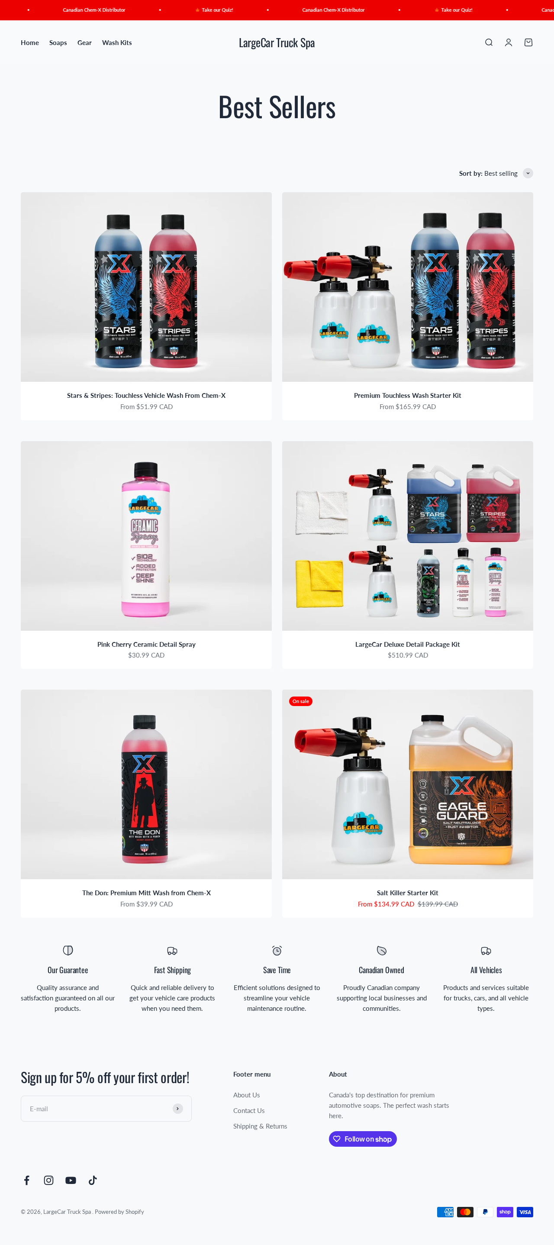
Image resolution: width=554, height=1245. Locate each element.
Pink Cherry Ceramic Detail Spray (146, 644)
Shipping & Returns (260, 1126)
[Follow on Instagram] (49, 1180)
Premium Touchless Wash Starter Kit (407, 395)
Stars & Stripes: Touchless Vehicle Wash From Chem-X (146, 395)
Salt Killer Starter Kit (407, 893)
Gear (84, 42)
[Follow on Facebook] (26, 1180)
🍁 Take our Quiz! (192, 10)
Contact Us (249, 1110)
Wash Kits (117, 42)
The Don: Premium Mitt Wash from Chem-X (146, 893)
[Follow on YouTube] (71, 1180)
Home (30, 42)
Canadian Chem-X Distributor (72, 10)
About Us (246, 1095)
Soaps (58, 42)
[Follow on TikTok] (93, 1180)
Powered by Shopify (119, 1211)
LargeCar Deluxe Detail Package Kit (407, 644)
